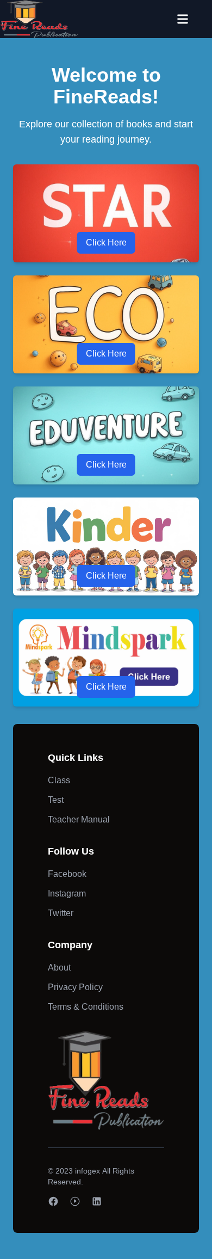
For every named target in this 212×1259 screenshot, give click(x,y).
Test (56, 799)
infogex (87, 1170)
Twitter (60, 913)
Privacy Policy (75, 987)
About (59, 967)
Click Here (106, 242)
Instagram (67, 893)
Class (59, 780)
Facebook (67, 874)
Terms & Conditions (85, 1006)
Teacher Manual (79, 819)
